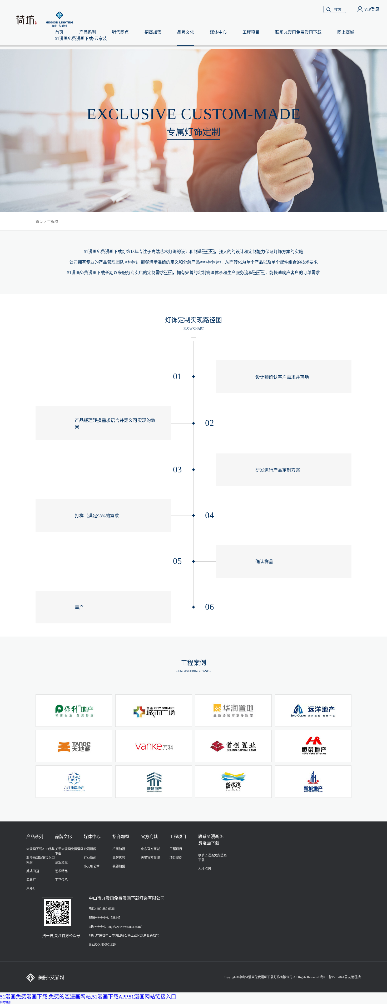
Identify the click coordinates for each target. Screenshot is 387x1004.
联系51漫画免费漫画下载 (298, 32)
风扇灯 (31, 880)
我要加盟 (118, 866)
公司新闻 (90, 849)
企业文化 (61, 862)
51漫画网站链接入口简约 (40, 860)
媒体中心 (218, 32)
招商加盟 (153, 32)
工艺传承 (61, 880)
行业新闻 (90, 858)
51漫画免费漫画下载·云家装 (81, 38)
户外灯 (31, 888)
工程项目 (250, 32)
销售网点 (120, 32)
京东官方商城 (150, 849)
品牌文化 (185, 32)
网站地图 (5, 1002)
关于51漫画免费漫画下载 (69, 851)
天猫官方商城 (150, 858)
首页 (39, 222)
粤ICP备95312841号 (333, 977)
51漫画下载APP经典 (40, 849)
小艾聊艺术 (92, 866)
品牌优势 (118, 858)
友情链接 (354, 977)
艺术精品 (61, 871)
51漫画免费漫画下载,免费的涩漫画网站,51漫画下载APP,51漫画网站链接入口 (88, 997)
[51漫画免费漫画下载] (44, 18)
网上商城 (345, 32)
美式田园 (32, 871)
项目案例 (176, 858)
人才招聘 (204, 869)
